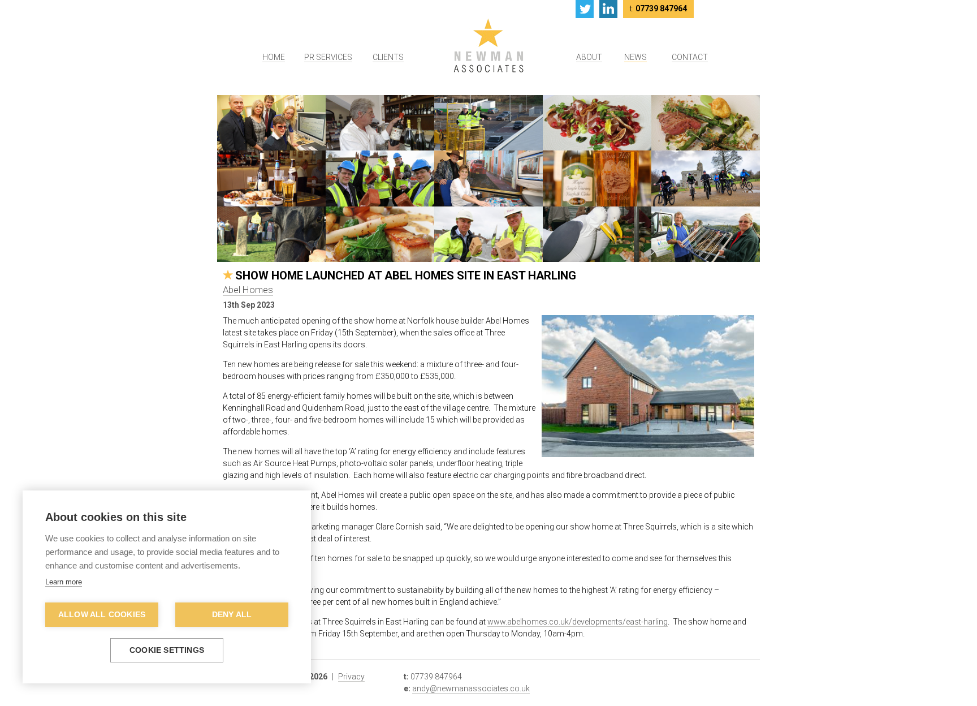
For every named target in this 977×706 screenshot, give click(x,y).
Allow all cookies (101, 614)
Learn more (63, 582)
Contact (690, 57)
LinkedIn (608, 9)
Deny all (232, 614)
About (589, 57)
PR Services (328, 57)
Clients (388, 57)
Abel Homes (248, 289)
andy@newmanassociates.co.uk (471, 688)
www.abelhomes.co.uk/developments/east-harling (577, 621)
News (635, 57)
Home (273, 57)
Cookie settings (166, 650)
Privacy (351, 676)
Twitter (585, 9)
